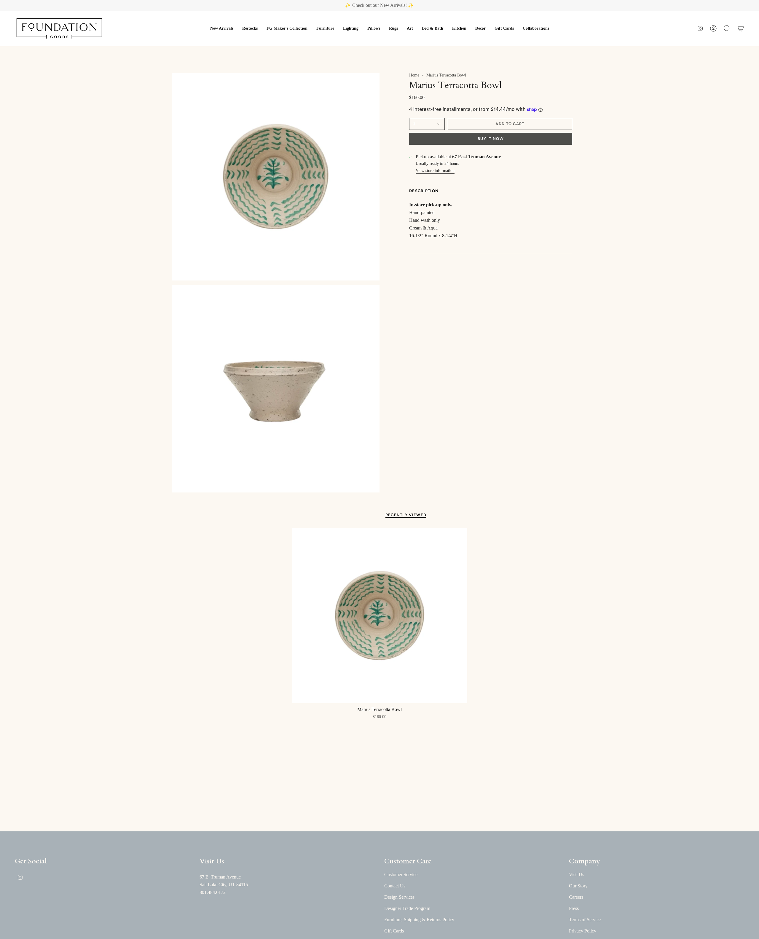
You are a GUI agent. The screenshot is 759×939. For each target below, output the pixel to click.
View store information (435, 170)
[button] (222, 28)
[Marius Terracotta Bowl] (379, 615)
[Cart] (740, 28)
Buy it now (491, 138)
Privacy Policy (582, 930)
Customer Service (400, 874)
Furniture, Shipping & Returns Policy (419, 919)
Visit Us (576, 874)
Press (574, 908)
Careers (576, 897)
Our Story (578, 885)
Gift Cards (394, 930)
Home (414, 75)
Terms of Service (585, 919)
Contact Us (394, 885)
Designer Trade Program (407, 908)
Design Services (399, 897)
